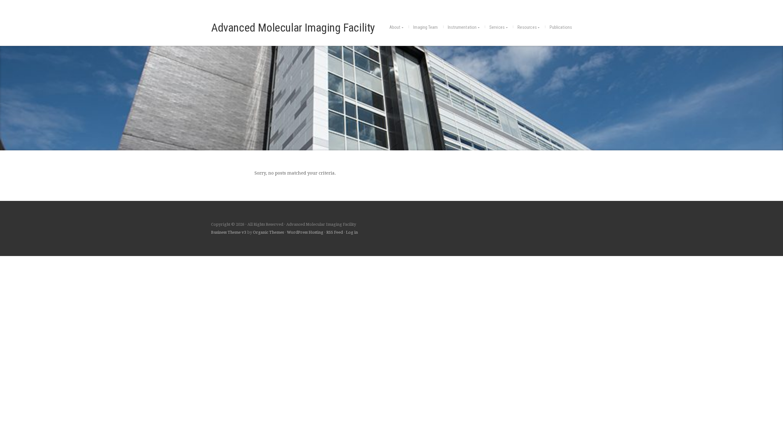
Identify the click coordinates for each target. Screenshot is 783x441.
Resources (527, 27)
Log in (352, 232)
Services (497, 27)
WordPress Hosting (305, 232)
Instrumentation (462, 27)
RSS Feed (334, 232)
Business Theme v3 (228, 232)
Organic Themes (268, 232)
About (395, 27)
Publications (561, 27)
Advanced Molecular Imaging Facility (293, 27)
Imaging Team (425, 27)
